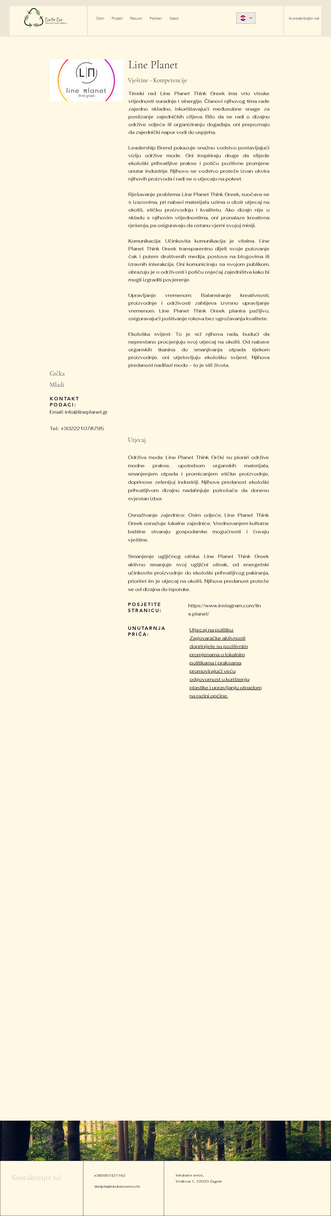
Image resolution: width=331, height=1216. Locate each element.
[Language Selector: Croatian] (245, 18)
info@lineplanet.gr (86, 412)
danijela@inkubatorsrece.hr (117, 1186)
